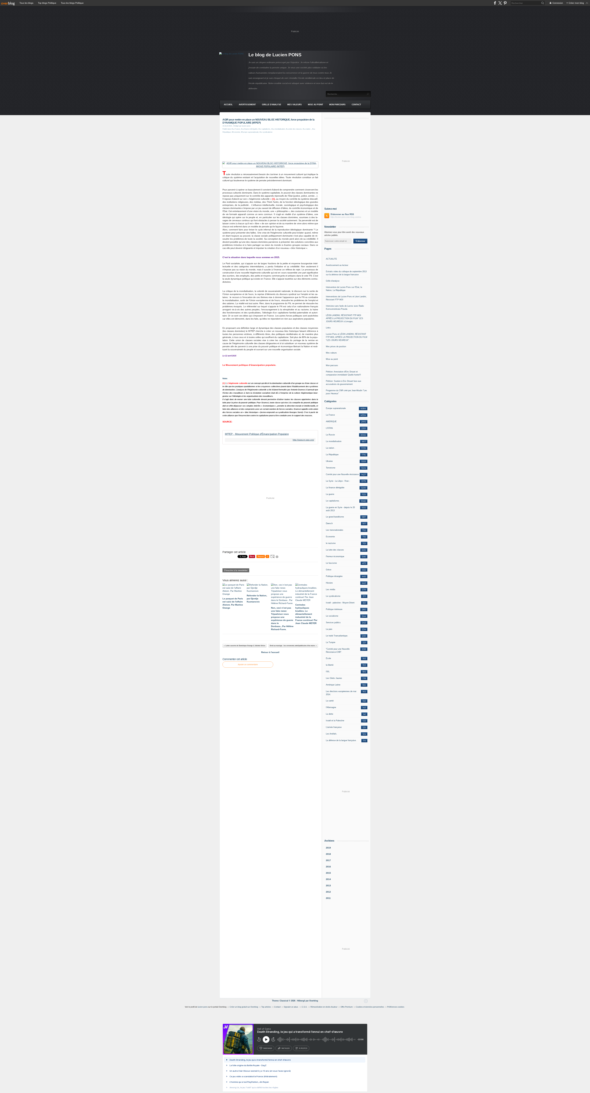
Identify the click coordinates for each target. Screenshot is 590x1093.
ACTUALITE (331, 259)
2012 (328, 892)
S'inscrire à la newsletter (236, 570)
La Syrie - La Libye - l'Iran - (338, 481)
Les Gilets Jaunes (334, 678)
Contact (356, 104)
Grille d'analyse (271, 104)
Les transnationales (334, 530)
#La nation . (307, 129)
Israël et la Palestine (335, 720)
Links (328, 328)
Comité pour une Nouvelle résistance (342, 474)
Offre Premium (347, 1007)
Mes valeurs (294, 104)
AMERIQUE (331, 421)
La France (330, 415)
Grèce (328, 569)
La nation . (330, 448)
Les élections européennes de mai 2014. (341, 693)
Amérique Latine (333, 685)
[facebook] (495, 3)
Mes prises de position (336, 346)
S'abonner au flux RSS (342, 214)
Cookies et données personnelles (370, 1007)
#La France (236, 129)
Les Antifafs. (331, 734)
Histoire (329, 583)
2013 (328, 885)
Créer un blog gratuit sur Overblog (244, 1007)
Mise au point (315, 104)
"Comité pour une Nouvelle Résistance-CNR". (338, 650)
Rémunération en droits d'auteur (324, 1007)
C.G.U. (304, 1007)
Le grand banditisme (335, 517)
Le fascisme (331, 563)
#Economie (236, 132)
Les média (330, 589)
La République (332, 454)
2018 (328, 854)
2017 (328, 860)
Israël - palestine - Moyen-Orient (340, 603)
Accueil (228, 104)
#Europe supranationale (250, 132)
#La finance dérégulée (249, 129)
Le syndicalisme (333, 596)
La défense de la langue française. (341, 740)
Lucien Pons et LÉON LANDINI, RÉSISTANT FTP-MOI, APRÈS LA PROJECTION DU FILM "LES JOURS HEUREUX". (346, 337)
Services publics (333, 622)
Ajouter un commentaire (248, 664)
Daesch (329, 523)
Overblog (313, 1001)
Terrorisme (330, 468)
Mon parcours (337, 104)
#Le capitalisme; (264, 129)
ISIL (328, 671)
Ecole (328, 658)
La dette (329, 714)
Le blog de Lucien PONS (274, 54)
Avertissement (247, 104)
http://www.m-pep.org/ (303, 440)
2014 (328, 879)
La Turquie (330, 642)
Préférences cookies (395, 1007)
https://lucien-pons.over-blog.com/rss (345, 217)
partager (285, 1048)
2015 (328, 873)
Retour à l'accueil (270, 652)
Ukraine (329, 461)
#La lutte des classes (294, 129)
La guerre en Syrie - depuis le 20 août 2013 (340, 509)
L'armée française (334, 727)
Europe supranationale (336, 408)
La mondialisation (333, 441)
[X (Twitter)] (500, 3)
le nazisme (331, 543)
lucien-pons (203, 1007)
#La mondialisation (278, 129)
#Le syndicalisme (266, 132)
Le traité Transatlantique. (337, 636)
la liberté (329, 665)
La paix (329, 629)
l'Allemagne (331, 707)
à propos (303, 1048)
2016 (328, 866)
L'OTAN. (329, 428)
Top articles (266, 1007)
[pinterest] (505, 3)
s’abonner (267, 1048)
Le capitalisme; (332, 501)
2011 (328, 898)
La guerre (330, 494)
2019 (328, 847)
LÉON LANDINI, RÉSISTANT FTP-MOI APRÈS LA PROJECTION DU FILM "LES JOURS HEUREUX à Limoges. (344, 318)
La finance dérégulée (335, 487)
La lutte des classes (335, 550)
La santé (330, 701)
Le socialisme (332, 616)
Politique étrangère (334, 576)
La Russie (330, 435)
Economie (330, 536)
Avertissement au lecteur (337, 265)
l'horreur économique (335, 556)
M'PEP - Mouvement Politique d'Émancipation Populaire (257, 434)
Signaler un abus (291, 1007)
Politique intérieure (334, 609)
